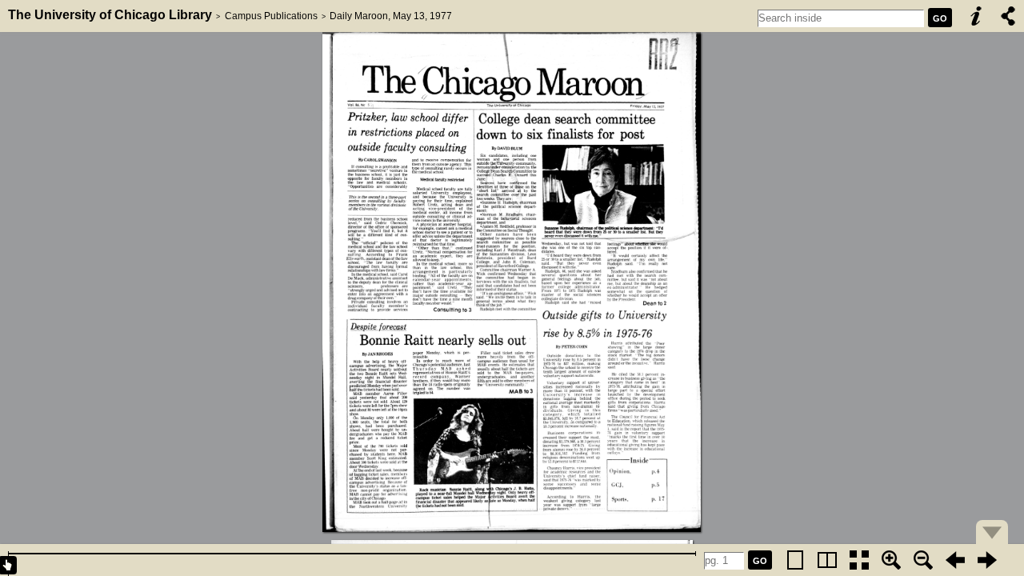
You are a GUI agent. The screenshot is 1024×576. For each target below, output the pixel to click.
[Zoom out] (923, 560)
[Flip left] (955, 560)
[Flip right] (987, 560)
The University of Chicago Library (110, 15)
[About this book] (976, 16)
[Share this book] (1008, 16)
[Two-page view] (827, 560)
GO (940, 18)
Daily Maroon (359, 16)
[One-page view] (795, 560)
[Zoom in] (891, 560)
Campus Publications (271, 16)
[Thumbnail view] (859, 560)
